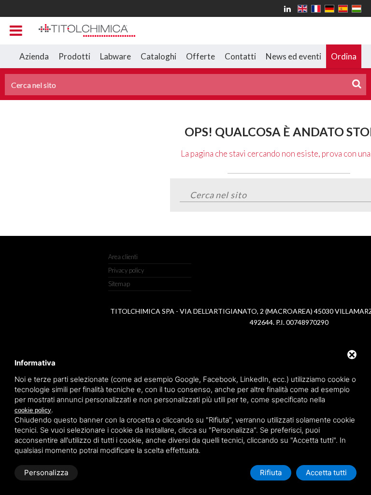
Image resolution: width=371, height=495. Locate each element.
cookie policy (32, 410)
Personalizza (46, 472)
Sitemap (119, 284)
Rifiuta (271, 472)
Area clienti (123, 257)
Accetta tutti (326, 472)
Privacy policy (126, 270)
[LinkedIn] (289, 8)
